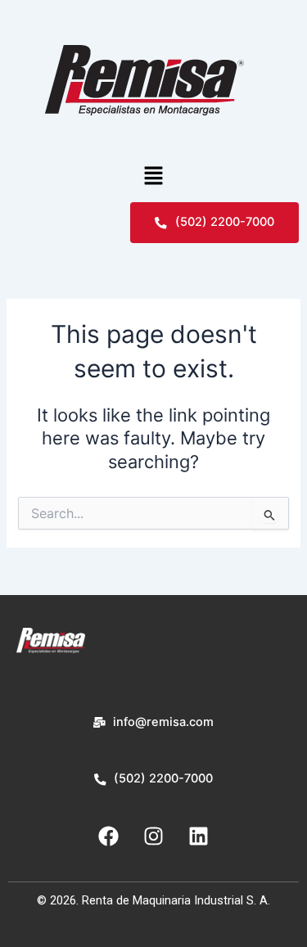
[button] (153, 176)
